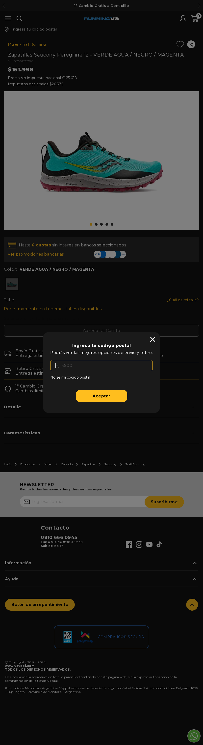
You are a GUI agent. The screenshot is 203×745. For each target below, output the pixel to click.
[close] (152, 339)
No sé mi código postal (70, 377)
